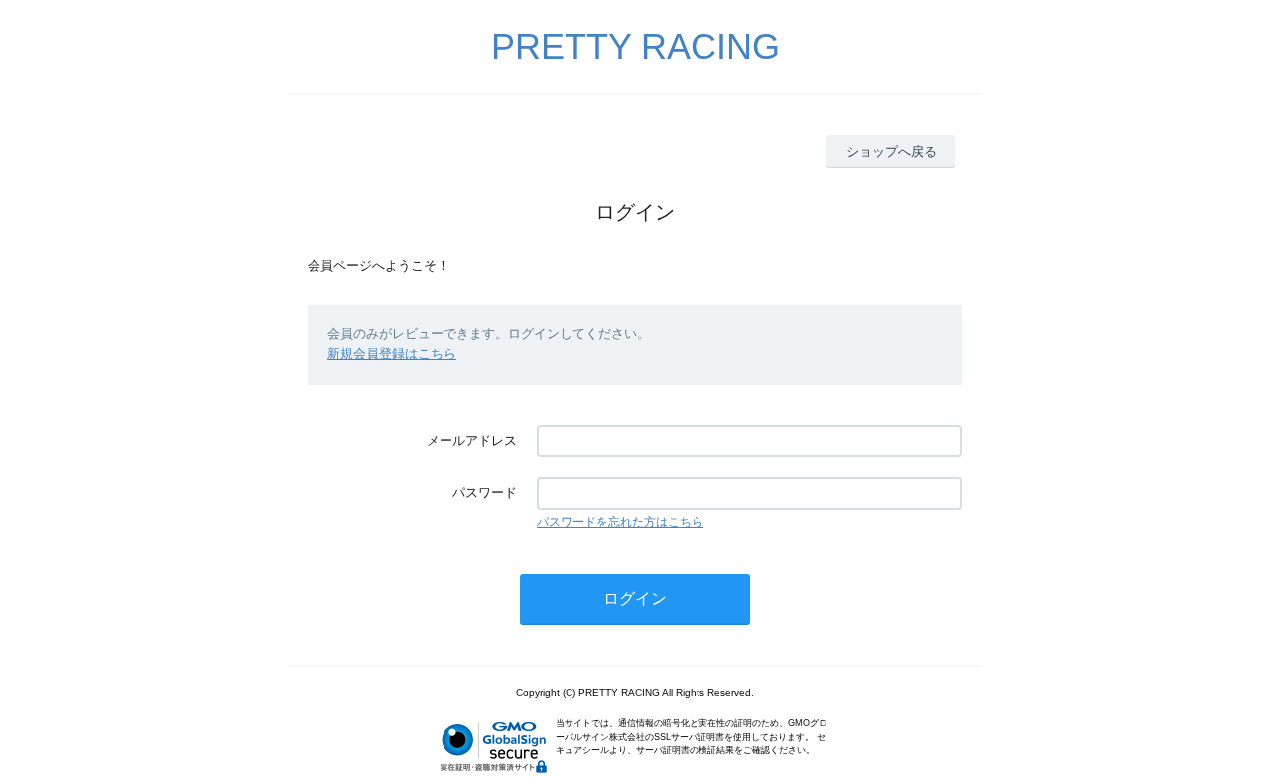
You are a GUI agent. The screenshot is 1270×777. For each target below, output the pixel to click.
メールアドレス (472, 440)
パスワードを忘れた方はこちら (620, 522)
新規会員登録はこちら (391, 353)
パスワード (484, 492)
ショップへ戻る (891, 151)
